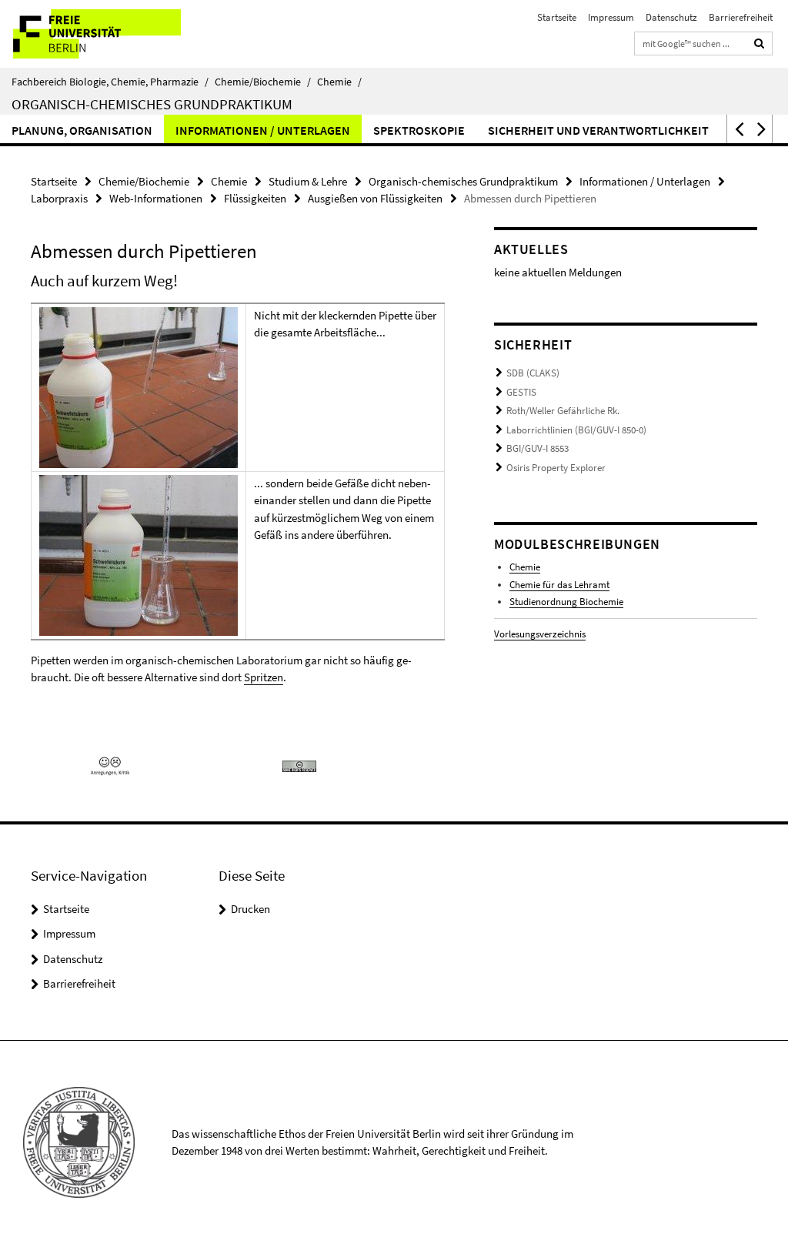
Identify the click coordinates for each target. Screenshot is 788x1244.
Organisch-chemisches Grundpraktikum (152, 104)
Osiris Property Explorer (556, 467)
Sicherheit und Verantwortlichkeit (598, 130)
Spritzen (263, 677)
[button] (738, 129)
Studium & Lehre (308, 181)
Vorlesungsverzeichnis (540, 633)
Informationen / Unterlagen (262, 130)
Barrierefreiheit (741, 17)
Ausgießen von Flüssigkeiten (375, 198)
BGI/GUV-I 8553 (537, 448)
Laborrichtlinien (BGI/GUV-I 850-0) (576, 429)
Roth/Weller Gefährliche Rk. (562, 410)
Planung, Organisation (82, 130)
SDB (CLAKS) (532, 373)
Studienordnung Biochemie (566, 601)
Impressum (611, 17)
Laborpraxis (59, 198)
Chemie (339, 81)
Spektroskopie (419, 130)
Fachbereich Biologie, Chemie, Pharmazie (110, 81)
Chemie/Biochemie (263, 81)
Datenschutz (671, 17)
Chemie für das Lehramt (559, 584)
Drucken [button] (250, 908)
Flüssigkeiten (255, 198)
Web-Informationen (155, 198)
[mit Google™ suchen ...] (759, 43)
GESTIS (521, 392)
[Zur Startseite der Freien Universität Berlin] (102, 34)
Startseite (556, 17)
